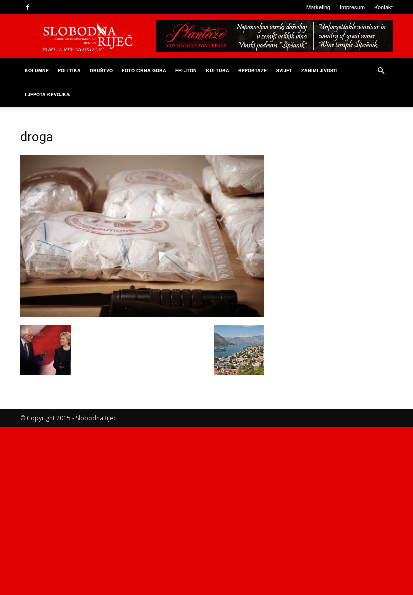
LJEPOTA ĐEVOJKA (47, 94)
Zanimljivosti (319, 70)
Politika (69, 70)
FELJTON (186, 70)
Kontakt (383, 7)
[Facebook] (27, 7)
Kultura (217, 70)
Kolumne (37, 70)
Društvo (101, 70)
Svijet (284, 70)
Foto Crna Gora (144, 70)
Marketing (318, 7)
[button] (381, 71)
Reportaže (252, 70)
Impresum (352, 7)
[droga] (142, 314)
